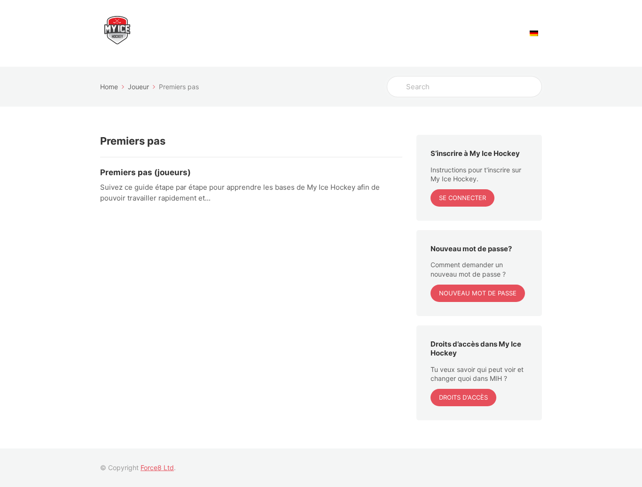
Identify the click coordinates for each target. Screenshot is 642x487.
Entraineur (364, 33)
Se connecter (462, 197)
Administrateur (307, 33)
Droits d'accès (463, 397)
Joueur (408, 33)
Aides (505, 33)
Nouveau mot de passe (478, 293)
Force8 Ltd (157, 468)
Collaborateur (458, 33)
